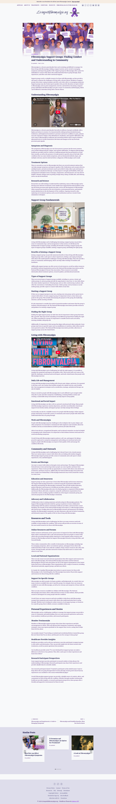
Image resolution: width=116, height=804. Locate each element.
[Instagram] (91, 5)
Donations (64, 798)
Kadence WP (75, 801)
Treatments (35, 5)
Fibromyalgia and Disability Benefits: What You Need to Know (72, 721)
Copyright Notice (53, 793)
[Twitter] (88, 5)
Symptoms (44, 5)
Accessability (63, 793)
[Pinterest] (98, 5)
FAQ (55, 790)
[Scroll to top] (112, 802)
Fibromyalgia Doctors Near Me (67, 5)
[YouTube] (93, 5)
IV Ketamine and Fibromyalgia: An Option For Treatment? (58, 741)
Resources (49, 790)
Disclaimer (66, 790)
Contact (58, 788)
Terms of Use (65, 788)
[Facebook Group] (83, 5)
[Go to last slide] (25, 752)
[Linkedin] (96, 5)
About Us (27, 5)
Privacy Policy (51, 788)
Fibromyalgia (34, 54)
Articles (20, 5)
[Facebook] (85, 5)
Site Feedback (64, 795)
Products (52, 5)
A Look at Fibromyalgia (82, 753)
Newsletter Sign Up (53, 795)
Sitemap (59, 790)
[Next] (91, 752)
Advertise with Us (54, 798)
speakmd (35, 63)
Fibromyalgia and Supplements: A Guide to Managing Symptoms (43, 721)
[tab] (55, 769)
